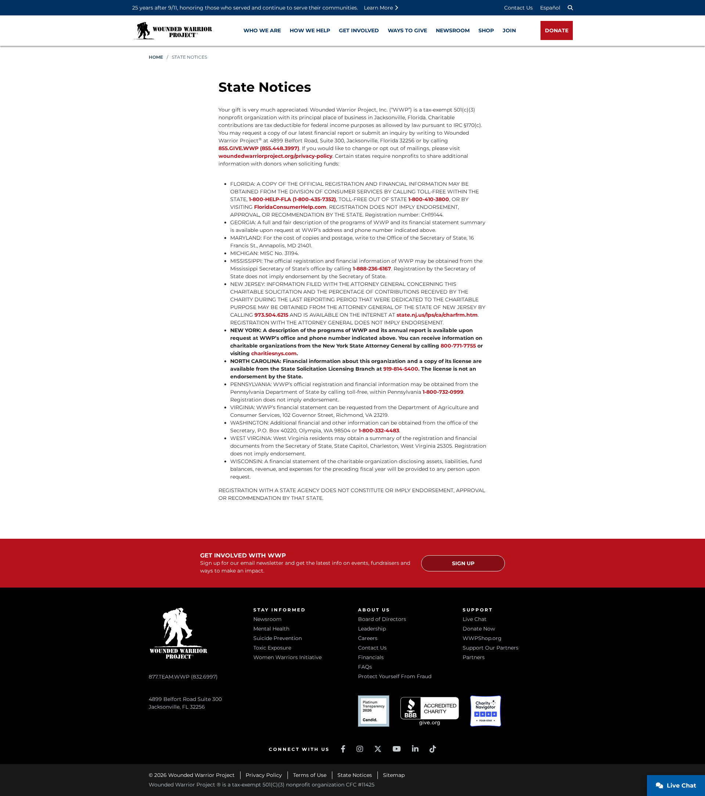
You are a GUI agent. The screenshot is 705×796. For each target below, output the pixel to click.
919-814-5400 (400, 369)
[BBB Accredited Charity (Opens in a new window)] (429, 711)
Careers (367, 638)
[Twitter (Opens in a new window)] (378, 749)
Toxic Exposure (272, 647)
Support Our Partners (490, 647)
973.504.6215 (271, 315)
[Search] (570, 7)
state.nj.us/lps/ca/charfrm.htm (437, 315)
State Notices (354, 775)
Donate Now (479, 628)
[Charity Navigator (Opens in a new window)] (485, 711)
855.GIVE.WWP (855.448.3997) (258, 148)
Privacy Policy (264, 775)
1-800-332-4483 (379, 430)
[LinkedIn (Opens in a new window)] (415, 749)
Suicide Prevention (277, 638)
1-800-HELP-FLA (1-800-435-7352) (292, 199)
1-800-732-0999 (443, 392)
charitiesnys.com (274, 353)
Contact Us (518, 7)
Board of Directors (382, 619)
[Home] (172, 30)
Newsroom (267, 619)
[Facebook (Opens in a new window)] (343, 749)
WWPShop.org (482, 638)
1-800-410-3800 (428, 199)
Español (550, 7)
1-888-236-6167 (372, 268)
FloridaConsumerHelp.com (290, 207)
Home (156, 57)
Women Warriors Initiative (287, 657)
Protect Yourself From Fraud (394, 676)
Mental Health (271, 628)
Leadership (372, 628)
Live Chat (475, 619)
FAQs (365, 667)
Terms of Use (309, 775)
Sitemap (394, 775)
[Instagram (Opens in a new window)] (360, 749)
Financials (371, 657)
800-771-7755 (459, 345)
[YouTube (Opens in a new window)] (397, 749)
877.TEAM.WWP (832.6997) (183, 676)
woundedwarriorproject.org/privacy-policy (275, 156)
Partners (474, 657)
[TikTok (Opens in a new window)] (433, 749)
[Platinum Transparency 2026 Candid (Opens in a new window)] (373, 711)
